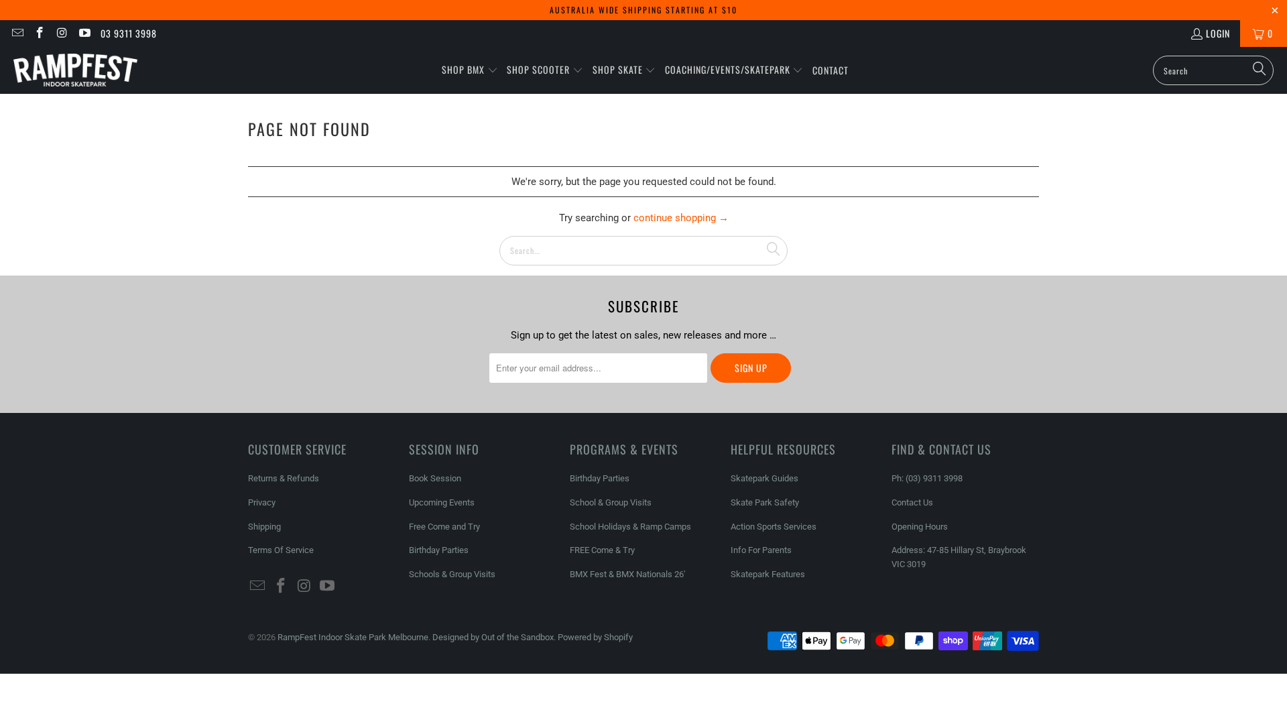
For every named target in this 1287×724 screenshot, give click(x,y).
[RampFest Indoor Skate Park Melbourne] (75, 70)
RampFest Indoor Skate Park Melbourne (353, 637)
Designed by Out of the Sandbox (493, 637)
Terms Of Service (281, 550)
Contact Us (912, 502)
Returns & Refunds (283, 478)
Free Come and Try (444, 527)
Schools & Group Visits (452, 574)
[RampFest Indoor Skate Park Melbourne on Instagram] (61, 33)
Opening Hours (920, 527)
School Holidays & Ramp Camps (630, 527)
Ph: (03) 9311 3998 (927, 478)
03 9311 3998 (129, 33)
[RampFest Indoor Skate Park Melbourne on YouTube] (84, 33)
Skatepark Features (768, 574)
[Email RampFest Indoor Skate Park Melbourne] (16, 33)
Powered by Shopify (595, 637)
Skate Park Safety (765, 502)
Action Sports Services (773, 527)
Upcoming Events (442, 502)
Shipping (264, 527)
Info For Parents (761, 550)
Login (1218, 33)
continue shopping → (681, 218)
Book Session (435, 478)
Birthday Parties (439, 550)
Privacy (261, 502)
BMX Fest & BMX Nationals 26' (627, 574)
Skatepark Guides (764, 478)
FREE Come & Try (602, 550)
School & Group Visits (611, 502)
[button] (470, 70)
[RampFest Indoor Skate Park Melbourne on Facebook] (39, 33)
